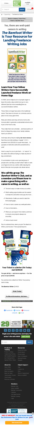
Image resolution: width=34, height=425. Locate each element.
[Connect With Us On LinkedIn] (16, 330)
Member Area (14, 386)
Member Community (16, 390)
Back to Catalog (13, 18)
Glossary (20, 360)
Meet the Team (8, 373)
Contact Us (21, 369)
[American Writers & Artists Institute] (17, 3)
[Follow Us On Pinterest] (13, 330)
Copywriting (7, 14)
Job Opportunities (15, 394)
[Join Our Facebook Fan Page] (5, 330)
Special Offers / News (10, 360)
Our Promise (8, 369)
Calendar (13, 392)
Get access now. (17, 423)
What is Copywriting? (23, 373)
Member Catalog (15, 396)
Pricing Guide (21, 354)
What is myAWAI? (22, 375)
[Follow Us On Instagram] (20, 330)
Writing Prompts (22, 358)
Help (19, 367)
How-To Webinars (22, 356)
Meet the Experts (9, 371)
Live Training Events (10, 358)
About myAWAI (15, 388)
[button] (6, 3)
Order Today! (17, 291)
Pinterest (26, 310)
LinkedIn (14, 313)
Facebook (9, 310)
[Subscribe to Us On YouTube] (24, 330)
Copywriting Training (10, 354)
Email (22, 313)
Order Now (22, 18)
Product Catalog (9, 352)
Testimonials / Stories (10, 375)
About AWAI (8, 367)
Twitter (18, 310)
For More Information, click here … (17, 296)
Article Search (21, 352)
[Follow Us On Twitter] (9, 330)
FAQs (19, 371)
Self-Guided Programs (10, 356)
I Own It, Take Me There (17, 21)
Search (22, 9)
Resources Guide (22, 350)
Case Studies (8, 377)
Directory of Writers (10, 379)
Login (12, 398)
